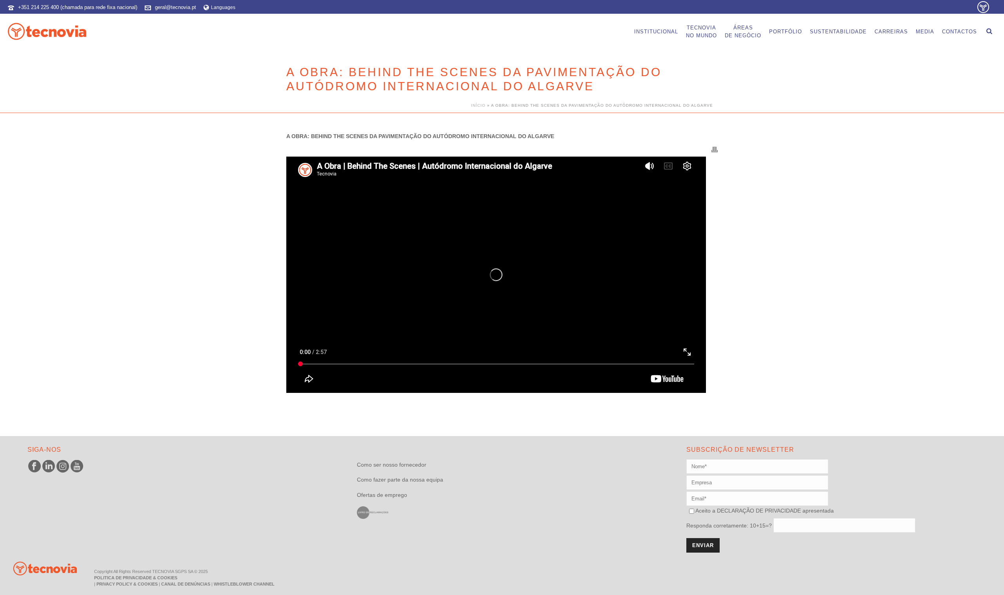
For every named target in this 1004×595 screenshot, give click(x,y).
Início (478, 105)
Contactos (959, 32)
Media (925, 32)
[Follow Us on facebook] (34, 466)
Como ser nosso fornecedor (391, 465)
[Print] (714, 149)
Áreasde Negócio (743, 31)
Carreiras (891, 32)
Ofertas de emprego (382, 495)
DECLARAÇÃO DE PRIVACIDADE (758, 510)
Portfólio (785, 32)
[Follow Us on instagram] (62, 466)
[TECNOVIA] (39, 568)
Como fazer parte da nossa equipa (400, 479)
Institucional (656, 32)
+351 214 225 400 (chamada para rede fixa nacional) (77, 7)
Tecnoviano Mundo (701, 31)
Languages (223, 7)
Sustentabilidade (838, 32)
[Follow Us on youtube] (77, 466)
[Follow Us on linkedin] (48, 466)
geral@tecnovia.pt (175, 7)
